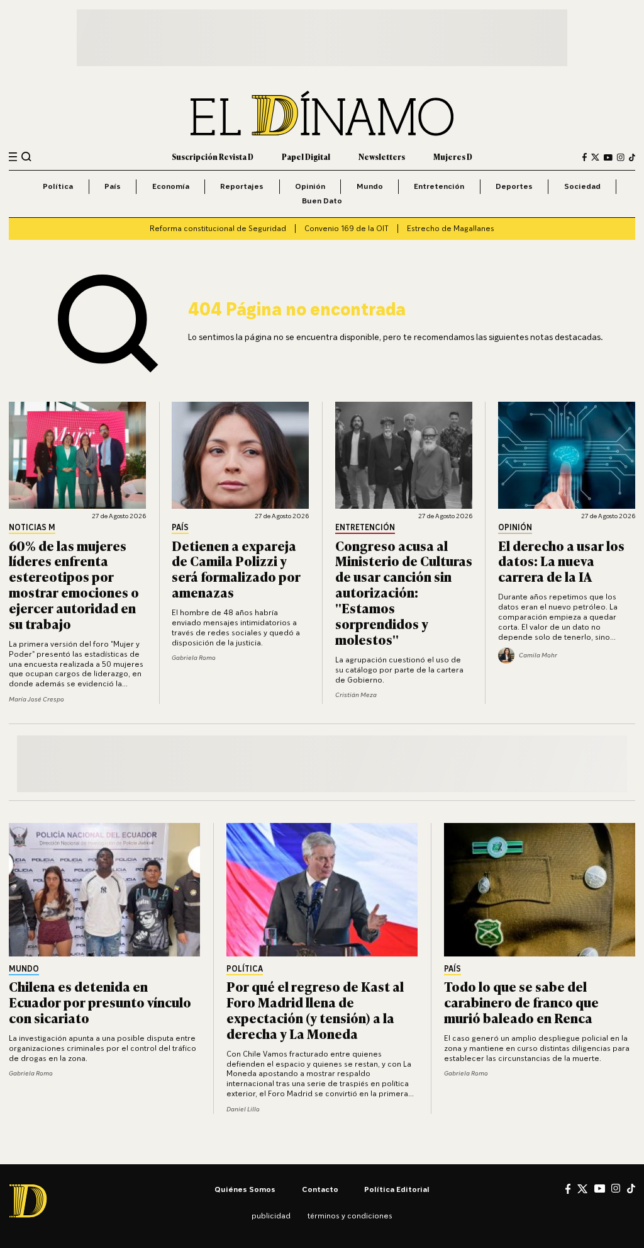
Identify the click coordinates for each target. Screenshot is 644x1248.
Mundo (370, 186)
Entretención (439, 186)
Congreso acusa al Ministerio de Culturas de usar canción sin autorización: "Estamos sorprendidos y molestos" (403, 592)
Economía (170, 186)
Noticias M (32, 528)
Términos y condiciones (350, 1215)
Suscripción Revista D (212, 156)
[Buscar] (26, 156)
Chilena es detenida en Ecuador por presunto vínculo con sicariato (100, 1001)
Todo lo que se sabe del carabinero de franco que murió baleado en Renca (521, 1001)
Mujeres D (452, 156)
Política (58, 186)
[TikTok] (632, 157)
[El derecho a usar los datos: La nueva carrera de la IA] (566, 455)
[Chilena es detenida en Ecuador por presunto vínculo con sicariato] (104, 889)
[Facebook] (584, 157)
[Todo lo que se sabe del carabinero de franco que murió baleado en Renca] (539, 889)
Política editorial (397, 1189)
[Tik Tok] (631, 1188)
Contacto (320, 1189)
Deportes (514, 186)
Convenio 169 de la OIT (346, 228)
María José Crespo (36, 699)
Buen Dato (322, 200)
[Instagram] (621, 157)
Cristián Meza (356, 694)
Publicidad (271, 1215)
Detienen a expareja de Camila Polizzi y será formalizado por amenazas (236, 568)
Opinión (310, 186)
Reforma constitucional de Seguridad (218, 228)
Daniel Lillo (243, 1109)
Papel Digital (306, 156)
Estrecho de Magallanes (450, 228)
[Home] (322, 113)
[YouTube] (608, 157)
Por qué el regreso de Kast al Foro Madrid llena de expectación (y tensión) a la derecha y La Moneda (315, 1009)
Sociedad (582, 186)
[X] (582, 1188)
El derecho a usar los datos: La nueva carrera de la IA (561, 560)
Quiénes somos (244, 1189)
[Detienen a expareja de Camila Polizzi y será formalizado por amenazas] (240, 455)
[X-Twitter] (595, 157)
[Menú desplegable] (13, 157)
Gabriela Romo (194, 657)
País (112, 186)
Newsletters (381, 156)
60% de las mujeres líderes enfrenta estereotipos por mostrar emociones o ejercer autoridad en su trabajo (74, 584)
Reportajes (242, 186)
